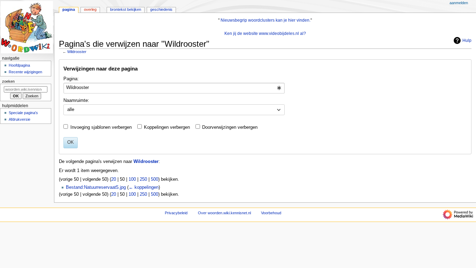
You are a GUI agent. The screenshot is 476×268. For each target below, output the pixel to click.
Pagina (68, 9)
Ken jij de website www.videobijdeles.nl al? (265, 33)
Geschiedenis (161, 9)
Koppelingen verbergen (167, 127)
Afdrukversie (19, 119)
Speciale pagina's (23, 113)
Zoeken (8, 81)
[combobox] (174, 88)
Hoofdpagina (19, 65)
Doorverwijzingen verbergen (230, 127)
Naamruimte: (76, 100)
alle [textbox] (70, 109)
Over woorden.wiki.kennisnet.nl (224, 213)
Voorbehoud (271, 213)
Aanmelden (459, 3)
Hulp (466, 40)
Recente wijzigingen (25, 72)
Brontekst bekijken (125, 9)
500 (154, 179)
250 (143, 179)
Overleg (90, 9)
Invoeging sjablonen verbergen (101, 127)
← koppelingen (144, 187)
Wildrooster (76, 52)
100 (132, 179)
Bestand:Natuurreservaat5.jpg (96, 187)
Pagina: (71, 78)
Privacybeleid (176, 213)
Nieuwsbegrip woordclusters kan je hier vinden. (265, 20)
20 (113, 179)
